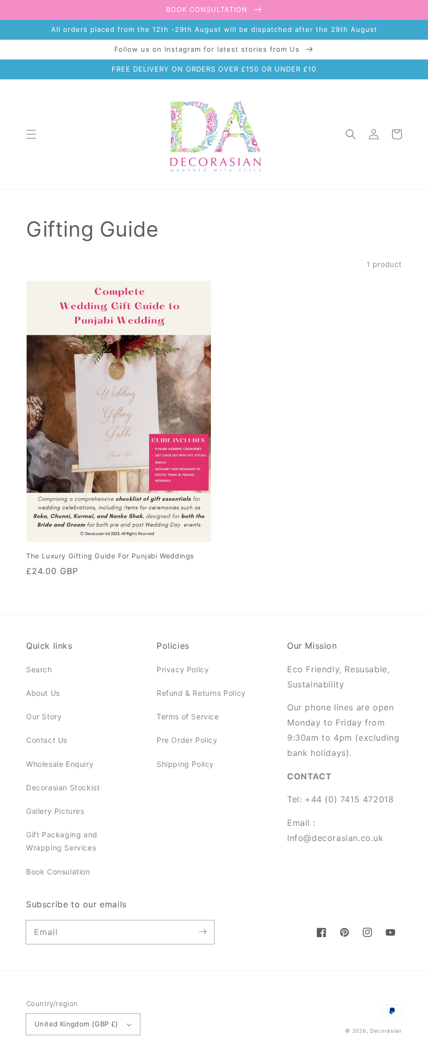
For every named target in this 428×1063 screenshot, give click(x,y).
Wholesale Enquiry (59, 764)
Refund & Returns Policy (201, 692)
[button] (31, 134)
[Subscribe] (202, 931)
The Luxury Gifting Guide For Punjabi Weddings (110, 556)
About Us (43, 692)
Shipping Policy (185, 764)
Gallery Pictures (55, 811)
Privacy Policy (183, 669)
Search (39, 669)
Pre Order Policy (187, 739)
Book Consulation (58, 871)
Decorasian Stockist (63, 787)
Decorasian (386, 1030)
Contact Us (46, 739)
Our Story (44, 716)
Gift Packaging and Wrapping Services (62, 841)
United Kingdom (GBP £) (76, 1024)
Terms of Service (188, 716)
